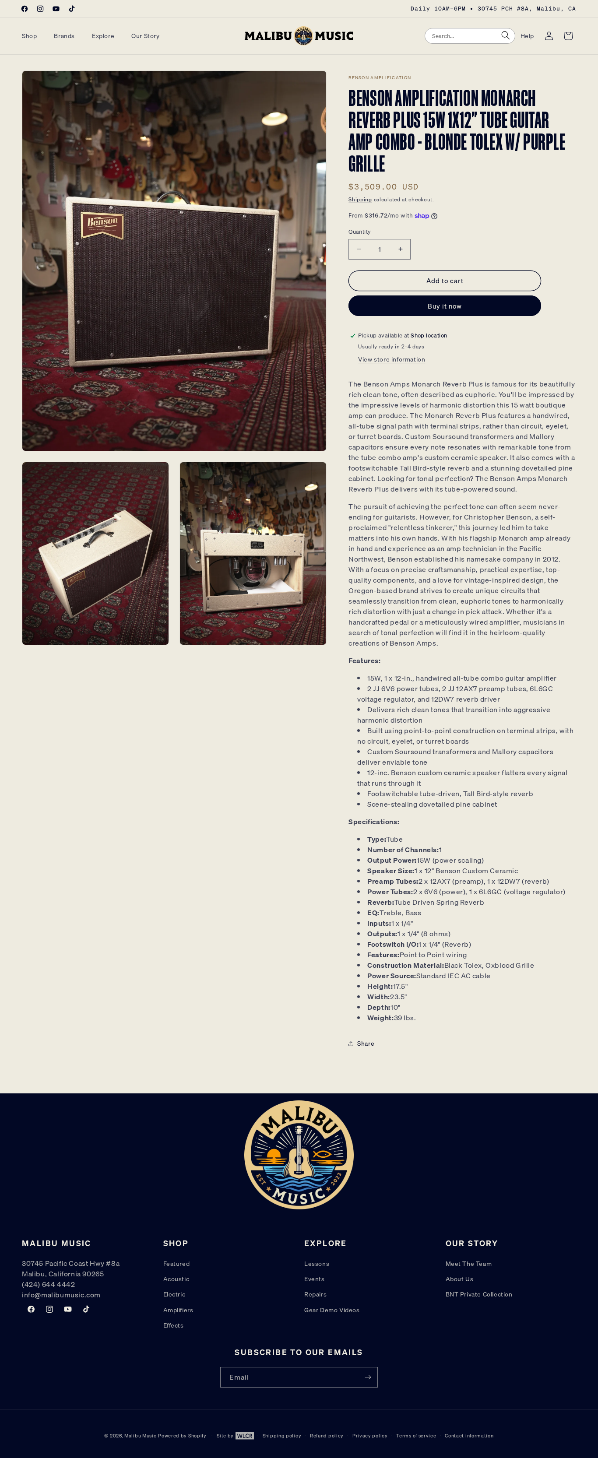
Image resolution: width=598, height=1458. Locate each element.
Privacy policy (370, 1436)
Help (527, 36)
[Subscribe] (367, 1377)
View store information (391, 359)
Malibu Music (140, 1436)
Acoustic (176, 1279)
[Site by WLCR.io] (244, 1437)
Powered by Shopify (182, 1436)
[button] (33, 36)
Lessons (316, 1263)
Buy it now (445, 306)
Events (314, 1279)
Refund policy (327, 1436)
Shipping (360, 199)
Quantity (359, 232)
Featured (176, 1263)
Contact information (469, 1436)
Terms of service (416, 1436)
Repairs (315, 1295)
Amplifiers (178, 1310)
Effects (173, 1325)
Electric (174, 1295)
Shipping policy (282, 1436)
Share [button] (365, 1043)
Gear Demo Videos (332, 1310)
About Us (460, 1279)
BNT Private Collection (479, 1295)
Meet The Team (469, 1263)
